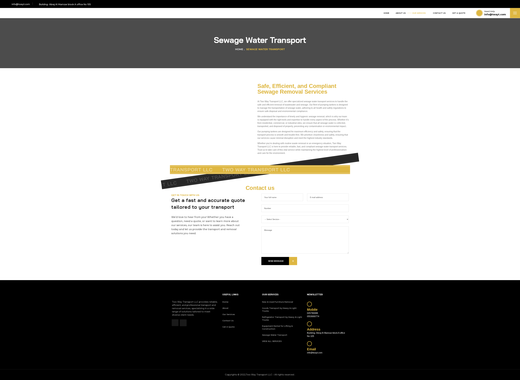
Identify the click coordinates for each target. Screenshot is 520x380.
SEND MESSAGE (276, 261)
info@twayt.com (495, 14)
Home (239, 49)
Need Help (489, 11)
